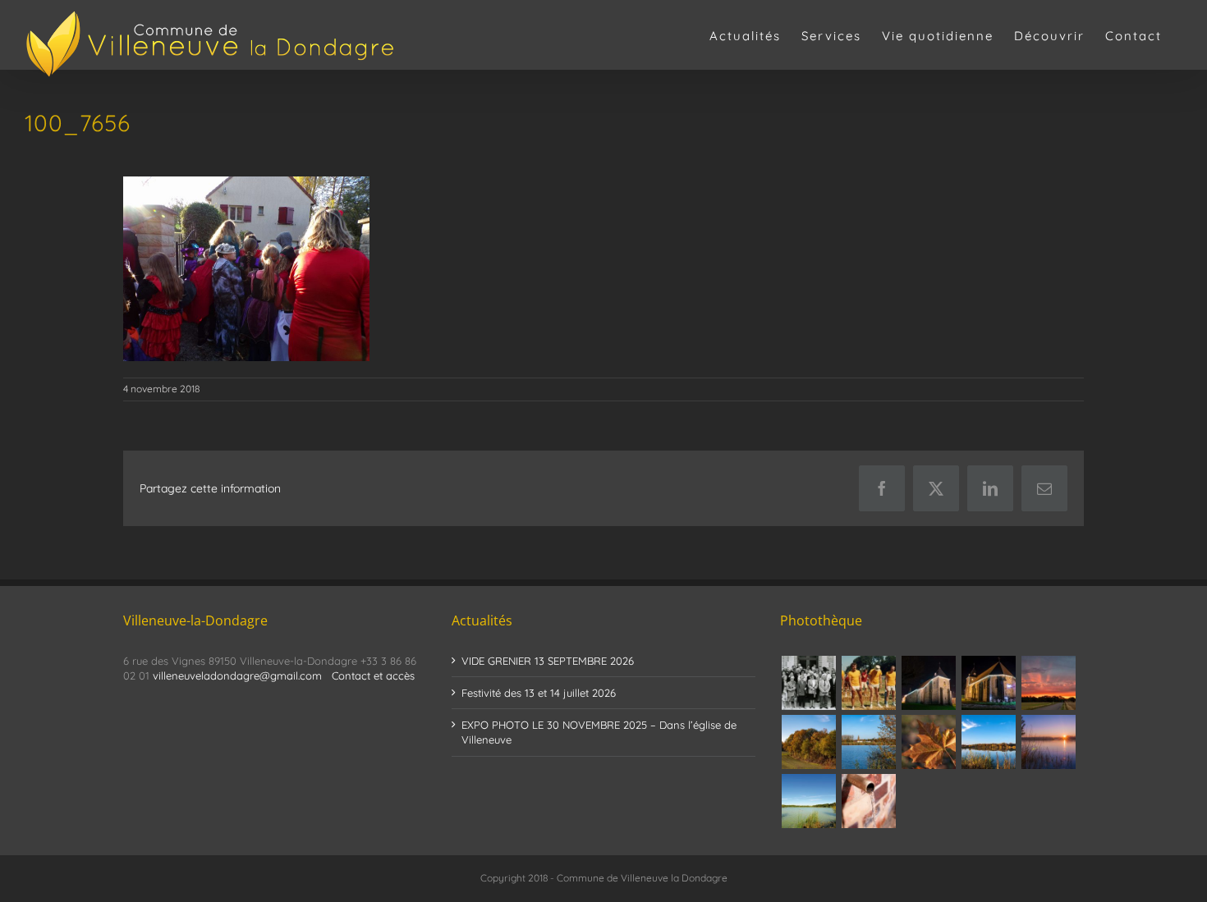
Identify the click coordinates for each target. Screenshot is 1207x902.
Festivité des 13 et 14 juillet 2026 (538, 692)
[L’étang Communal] (808, 801)
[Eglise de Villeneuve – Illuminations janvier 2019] (928, 682)
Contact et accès (373, 675)
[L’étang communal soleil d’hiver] (1048, 742)
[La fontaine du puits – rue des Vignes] (868, 801)
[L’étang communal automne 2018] (988, 742)
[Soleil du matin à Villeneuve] (1048, 682)
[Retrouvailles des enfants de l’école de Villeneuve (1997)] (808, 682)
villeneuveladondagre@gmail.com (237, 675)
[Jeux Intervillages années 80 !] (868, 682)
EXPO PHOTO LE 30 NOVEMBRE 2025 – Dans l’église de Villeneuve (599, 732)
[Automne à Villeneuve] (808, 742)
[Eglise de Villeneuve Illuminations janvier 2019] (988, 682)
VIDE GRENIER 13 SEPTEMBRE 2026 (547, 660)
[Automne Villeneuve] (928, 742)
